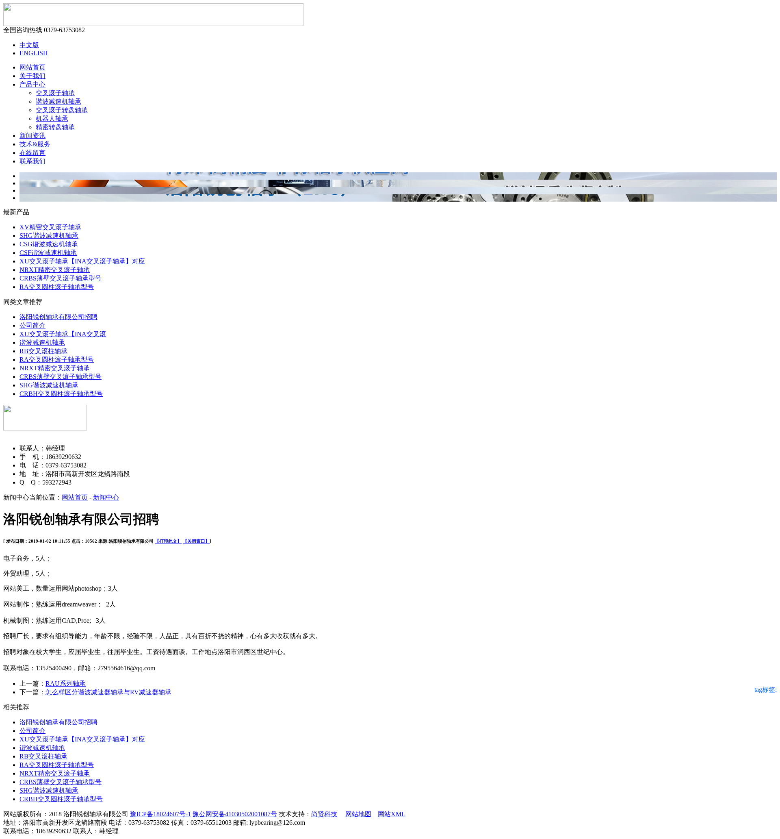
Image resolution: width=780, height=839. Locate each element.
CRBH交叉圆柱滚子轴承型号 (61, 393)
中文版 (29, 44)
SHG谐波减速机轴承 (49, 235)
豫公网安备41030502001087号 (235, 814)
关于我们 (33, 75)
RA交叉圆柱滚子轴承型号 (57, 286)
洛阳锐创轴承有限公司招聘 (59, 316)
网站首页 (33, 67)
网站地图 (358, 814)
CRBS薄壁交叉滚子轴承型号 (61, 278)
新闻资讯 (33, 135)
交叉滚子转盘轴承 (62, 110)
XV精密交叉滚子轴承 (50, 227)
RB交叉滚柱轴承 (43, 351)
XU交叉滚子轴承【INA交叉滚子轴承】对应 (82, 261)
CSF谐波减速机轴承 (48, 252)
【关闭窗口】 (196, 541)
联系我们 (33, 161)
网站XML (391, 814)
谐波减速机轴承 (58, 101)
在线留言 (33, 152)
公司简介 (33, 325)
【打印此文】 (168, 541)
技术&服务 (35, 144)
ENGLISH (34, 53)
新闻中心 (106, 497)
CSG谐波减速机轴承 (49, 244)
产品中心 (33, 84)
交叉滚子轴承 (55, 92)
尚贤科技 (324, 814)
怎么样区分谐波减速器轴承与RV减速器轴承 (108, 692)
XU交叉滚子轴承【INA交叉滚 (63, 333)
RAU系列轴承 (66, 683)
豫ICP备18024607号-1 (160, 814)
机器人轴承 (52, 118)
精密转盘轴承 (55, 127)
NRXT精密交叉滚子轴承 (55, 269)
